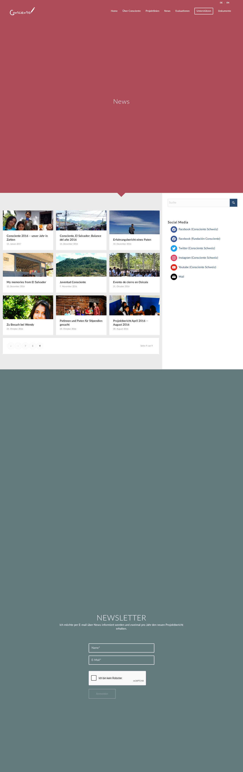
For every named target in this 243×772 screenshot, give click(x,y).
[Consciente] (22, 11)
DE (221, 3)
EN (227, 3)
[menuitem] (221, 3)
